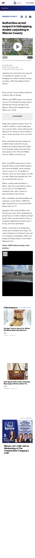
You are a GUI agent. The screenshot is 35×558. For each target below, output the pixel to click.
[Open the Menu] (3, 2)
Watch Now (29, 2)
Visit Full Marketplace (25, 307)
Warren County (9, 16)
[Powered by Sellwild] (28, 418)
